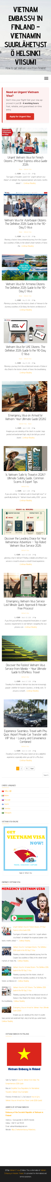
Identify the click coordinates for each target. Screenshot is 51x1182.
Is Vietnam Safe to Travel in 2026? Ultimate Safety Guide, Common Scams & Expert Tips (25, 478)
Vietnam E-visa (15, 1170)
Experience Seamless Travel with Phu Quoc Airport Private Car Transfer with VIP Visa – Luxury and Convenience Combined (25, 736)
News (20, 169)
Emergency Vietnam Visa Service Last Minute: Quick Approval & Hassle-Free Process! (25, 604)
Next (32, 768)
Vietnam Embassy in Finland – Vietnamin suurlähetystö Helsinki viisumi (25, 35)
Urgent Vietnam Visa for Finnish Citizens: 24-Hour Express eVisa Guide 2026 (25, 160)
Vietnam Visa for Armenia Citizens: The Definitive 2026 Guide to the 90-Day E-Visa (25, 287)
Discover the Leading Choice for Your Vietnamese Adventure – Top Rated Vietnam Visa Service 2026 (25, 541)
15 (26, 768)
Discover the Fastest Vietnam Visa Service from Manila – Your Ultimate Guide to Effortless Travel (25, 668)
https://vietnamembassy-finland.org (23, 1129)
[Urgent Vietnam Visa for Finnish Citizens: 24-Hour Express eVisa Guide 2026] (24, 140)
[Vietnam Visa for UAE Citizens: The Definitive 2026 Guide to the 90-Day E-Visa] (25, 330)
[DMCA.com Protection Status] (25, 1147)
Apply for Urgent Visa (20, 116)
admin (19, 174)
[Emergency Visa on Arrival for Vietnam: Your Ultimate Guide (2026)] (24, 396)
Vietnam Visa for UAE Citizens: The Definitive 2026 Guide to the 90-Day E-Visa (25, 350)
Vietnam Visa (27, 169)
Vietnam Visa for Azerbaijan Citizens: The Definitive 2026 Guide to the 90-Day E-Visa (25, 223)
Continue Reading (29, 183)
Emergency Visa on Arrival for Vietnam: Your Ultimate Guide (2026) (25, 417)
